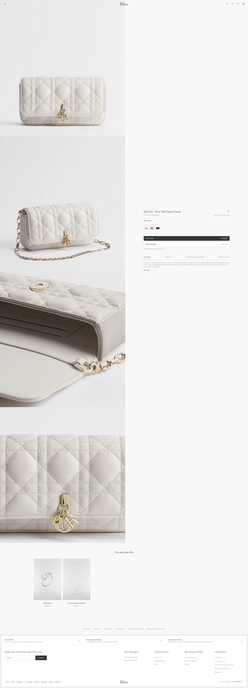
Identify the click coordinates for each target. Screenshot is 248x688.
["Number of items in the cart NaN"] (243, 4)
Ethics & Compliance (190, 661)
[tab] (147, 257)
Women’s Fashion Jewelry (135, 629)
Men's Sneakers (120, 629)
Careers (186, 664)
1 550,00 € (187, 238)
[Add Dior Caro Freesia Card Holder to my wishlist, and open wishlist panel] (90, 562)
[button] (62, 68)
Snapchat (44, 682)
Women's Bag (108, 629)
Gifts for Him (97, 629)
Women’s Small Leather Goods (155, 629)
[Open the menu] (5, 4)
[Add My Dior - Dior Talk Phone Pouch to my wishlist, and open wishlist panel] (228, 211)
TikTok (13, 682)
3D (121, 64)
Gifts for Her (86, 629)
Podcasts (57, 682)
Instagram (19, 682)
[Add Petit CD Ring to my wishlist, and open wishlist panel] (61, 562)
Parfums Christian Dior (131, 660)
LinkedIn (50, 682)
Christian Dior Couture (130, 657)
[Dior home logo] (124, 3)
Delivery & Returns (159, 661)
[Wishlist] (232, 4)
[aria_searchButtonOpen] (227, 4)
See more (146, 270)
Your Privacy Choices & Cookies (224, 665)
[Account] (238, 4)
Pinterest (36, 682)
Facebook (29, 682)
